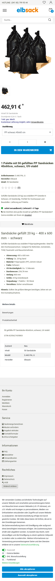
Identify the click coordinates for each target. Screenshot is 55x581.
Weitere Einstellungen (11, 563)
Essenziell (11, 550)
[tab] (27, 304)
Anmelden (6, 397)
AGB (6, 482)
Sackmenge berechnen (13, 424)
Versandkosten (37, 122)
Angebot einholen (11, 430)
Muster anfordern (11, 427)
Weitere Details (8, 304)
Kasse (4, 409)
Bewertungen (7, 313)
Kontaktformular (11, 434)
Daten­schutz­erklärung (30, 545)
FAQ (5, 452)
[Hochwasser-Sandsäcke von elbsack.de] (27, 9)
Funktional (11, 560)
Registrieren (7, 400)
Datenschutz (9, 479)
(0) (18, 187)
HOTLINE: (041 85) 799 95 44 (15, 2)
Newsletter (8, 455)
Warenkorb (6, 406)
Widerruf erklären (10, 486)
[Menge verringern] (10, 142)
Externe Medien (13, 553)
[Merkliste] (44, 2)
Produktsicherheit (9, 320)
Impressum (8, 476)
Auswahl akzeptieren (27, 575)
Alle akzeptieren (27, 569)
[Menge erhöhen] (45, 142)
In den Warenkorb (26, 150)
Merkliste (28, 224)
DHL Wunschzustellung (16, 556)
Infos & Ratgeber (11, 437)
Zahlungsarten (10, 461)
